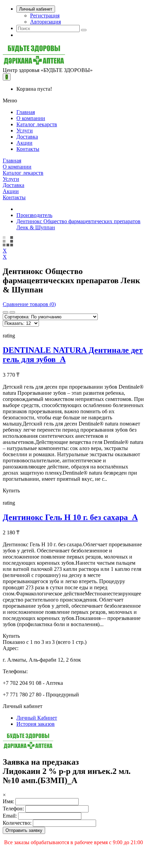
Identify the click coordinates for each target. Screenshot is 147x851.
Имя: (8, 801)
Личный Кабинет (36, 718)
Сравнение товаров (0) (29, 304)
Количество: (17, 823)
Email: (10, 816)
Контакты (27, 149)
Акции (24, 143)
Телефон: (13, 808)
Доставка (27, 137)
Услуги (24, 130)
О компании (30, 118)
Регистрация (44, 15)
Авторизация (45, 22)
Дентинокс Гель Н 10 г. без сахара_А (70, 517)
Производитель (34, 215)
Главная (25, 112)
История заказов (35, 724)
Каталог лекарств (36, 124)
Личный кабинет (35, 9)
